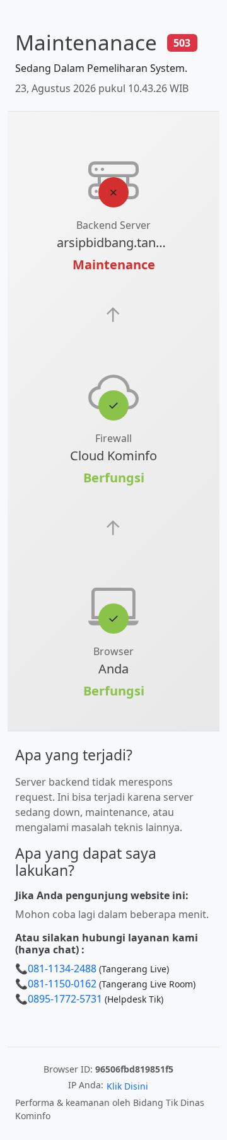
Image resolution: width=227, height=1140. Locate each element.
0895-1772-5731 (65, 999)
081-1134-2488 (62, 968)
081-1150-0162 (62, 984)
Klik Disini (127, 1086)
